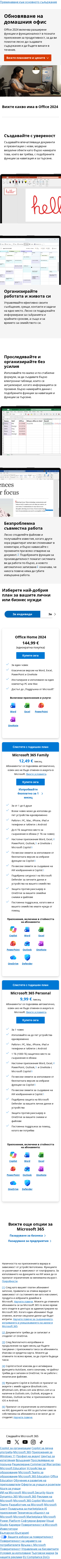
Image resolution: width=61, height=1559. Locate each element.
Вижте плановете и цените (25, 58)
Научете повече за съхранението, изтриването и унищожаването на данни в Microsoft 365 (27, 1323)
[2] (3, 1332)
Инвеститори (9, 1529)
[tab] (22, 614)
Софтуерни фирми (33, 1521)
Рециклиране (21, 1464)
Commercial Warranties (45, 1464)
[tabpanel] (30, 917)
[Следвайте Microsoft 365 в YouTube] (25, 1442)
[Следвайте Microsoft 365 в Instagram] (33, 1442)
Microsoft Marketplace (28, 1517)
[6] (3, 1406)
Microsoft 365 (22, 1452)
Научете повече (23, 1301)
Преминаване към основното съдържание (28, 2)
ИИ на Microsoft (10, 1492)
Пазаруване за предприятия (28, 1241)
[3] (3, 1342)
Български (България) (14, 1533)
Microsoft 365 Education (34, 1476)
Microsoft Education (13, 1468)
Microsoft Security (33, 1492)
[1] (3, 1287)
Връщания (23, 1460)
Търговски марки (43, 1553)
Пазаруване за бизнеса (26, 1235)
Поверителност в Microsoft (39, 1525)
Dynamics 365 (9, 1496)
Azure (50, 1492)
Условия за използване (15, 1553)
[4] (3, 1366)
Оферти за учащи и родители (40, 1484)
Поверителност (10, 1549)
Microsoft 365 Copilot (27, 1500)
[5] (3, 1382)
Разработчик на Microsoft (26, 1504)
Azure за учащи (10, 1488)
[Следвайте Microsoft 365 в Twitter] (17, 1442)
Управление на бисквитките (40, 1549)
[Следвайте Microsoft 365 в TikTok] (41, 1442)
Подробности (9, 1281)
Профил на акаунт (28, 1456)
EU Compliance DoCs (36, 1557)
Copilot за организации (15, 1448)
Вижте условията (36, 774)
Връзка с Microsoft (33, 1545)
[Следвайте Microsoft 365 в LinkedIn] (9, 1442)
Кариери (15, 1525)
